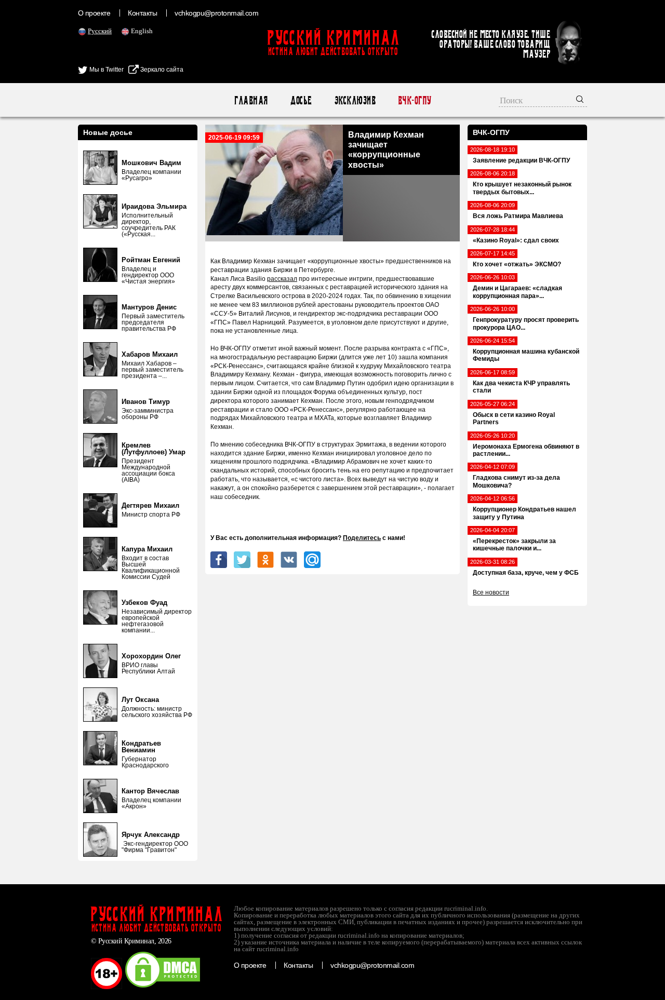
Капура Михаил (147, 549)
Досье (300, 100)
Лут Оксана (140, 700)
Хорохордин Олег (151, 656)
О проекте (94, 13)
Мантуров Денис (149, 307)
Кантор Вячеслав (150, 791)
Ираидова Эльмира (154, 206)
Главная (251, 100)
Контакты (142, 13)
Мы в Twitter (106, 69)
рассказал (282, 278)
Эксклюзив (354, 100)
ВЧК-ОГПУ (414, 100)
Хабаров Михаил (150, 354)
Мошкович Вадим (151, 163)
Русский (100, 31)
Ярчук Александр (151, 835)
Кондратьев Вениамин (141, 746)
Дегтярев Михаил (150, 505)
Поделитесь (362, 538)
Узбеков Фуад (144, 602)
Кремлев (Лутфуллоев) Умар (153, 448)
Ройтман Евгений (151, 260)
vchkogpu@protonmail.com (216, 13)
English (142, 31)
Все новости (491, 592)
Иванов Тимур (146, 402)
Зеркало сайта (161, 69)
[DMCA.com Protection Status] (163, 987)
